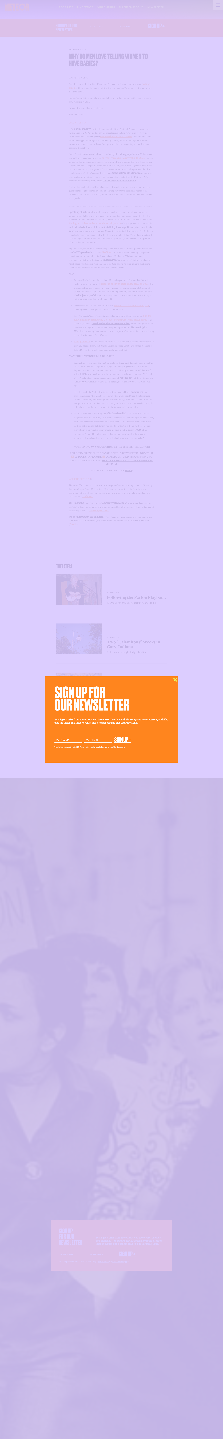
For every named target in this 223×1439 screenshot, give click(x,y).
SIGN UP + (122, 740)
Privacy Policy (98, 747)
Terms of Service (114, 747)
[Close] (175, 680)
